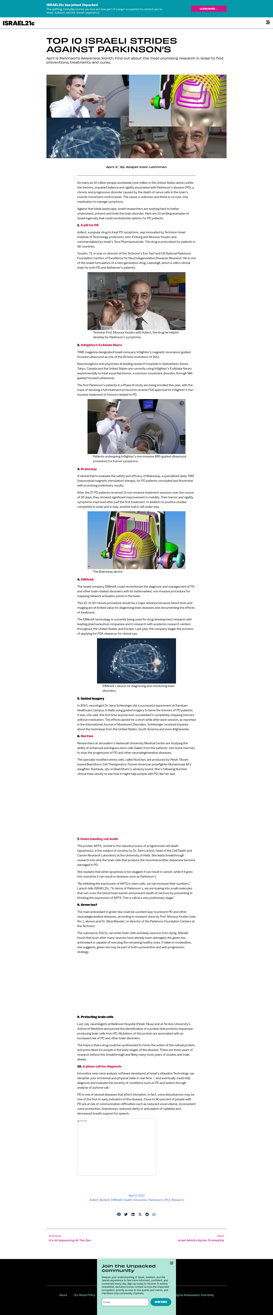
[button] (171, 1263)
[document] (136, 657)
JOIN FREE (161, 1301)
